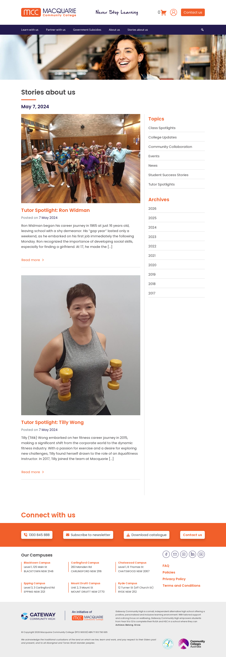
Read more (30, 260)
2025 (152, 218)
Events (153, 156)
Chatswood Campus (132, 563)
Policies (169, 572)
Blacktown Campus (37, 563)
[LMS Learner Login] (173, 12)
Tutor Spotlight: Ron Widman (55, 210)
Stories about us (138, 30)
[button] (202, 29)
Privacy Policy (174, 579)
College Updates (162, 137)
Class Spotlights (162, 128)
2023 (152, 237)
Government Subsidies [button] (87, 30)
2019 (152, 274)
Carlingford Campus (85, 563)
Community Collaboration (170, 146)
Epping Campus (34, 583)
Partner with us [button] (56, 30)
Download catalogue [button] (149, 535)
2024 (152, 227)
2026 (152, 208)
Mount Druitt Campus (85, 583)
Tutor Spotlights (161, 184)
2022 (152, 246)
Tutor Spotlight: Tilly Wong (52, 422)
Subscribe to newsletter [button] (90, 535)
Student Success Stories (168, 175)
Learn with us (29, 30)
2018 (152, 284)
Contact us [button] (193, 12)
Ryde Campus (127, 583)
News (153, 165)
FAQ (166, 565)
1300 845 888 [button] (39, 535)
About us (114, 30)
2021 (152, 255)
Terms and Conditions (181, 585)
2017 (151, 293)
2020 (152, 265)
